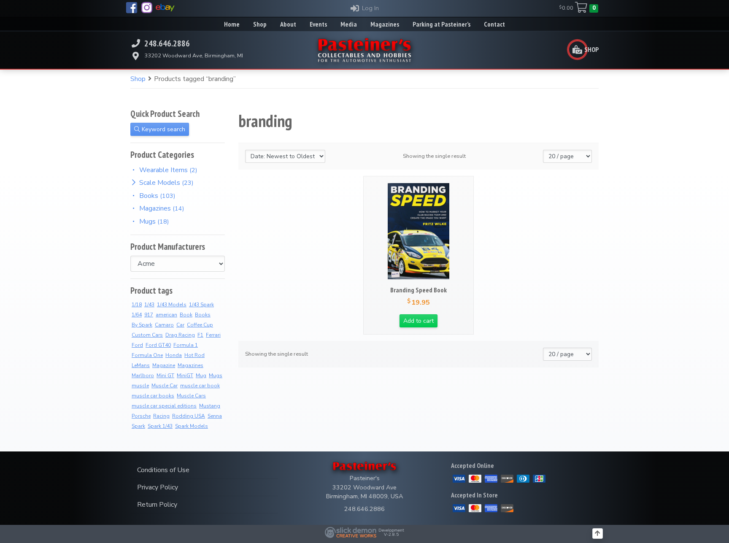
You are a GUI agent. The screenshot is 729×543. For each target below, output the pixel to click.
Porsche (141, 416)
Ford (137, 345)
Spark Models (191, 426)
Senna (215, 416)
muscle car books (153, 395)
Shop (138, 79)
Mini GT (165, 375)
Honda (173, 355)
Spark (138, 426)
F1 (200, 335)
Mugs (215, 375)
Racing (161, 416)
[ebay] (165, 7)
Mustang (209, 406)
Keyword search (162, 129)
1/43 (149, 304)
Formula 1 (185, 345)
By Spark (142, 324)
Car (180, 324)
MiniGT (185, 375)
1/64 (137, 314)
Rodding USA (188, 416)
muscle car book (200, 385)
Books (203, 314)
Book (186, 314)
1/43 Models (171, 304)
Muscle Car (164, 385)
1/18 (137, 304)
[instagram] (146, 7)
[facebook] (131, 7)
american (166, 314)
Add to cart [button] (418, 321)
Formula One (147, 355)
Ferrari (213, 335)
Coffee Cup (200, 324)
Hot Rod (194, 355)
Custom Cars (147, 335)
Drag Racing (180, 335)
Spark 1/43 (160, 426)
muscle (140, 385)
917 (148, 314)
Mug (201, 375)
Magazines (190, 365)
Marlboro (143, 375)
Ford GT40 (158, 345)
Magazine (163, 365)
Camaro (164, 324)
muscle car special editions (164, 406)
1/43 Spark (201, 304)
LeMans (141, 365)
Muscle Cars (191, 395)
